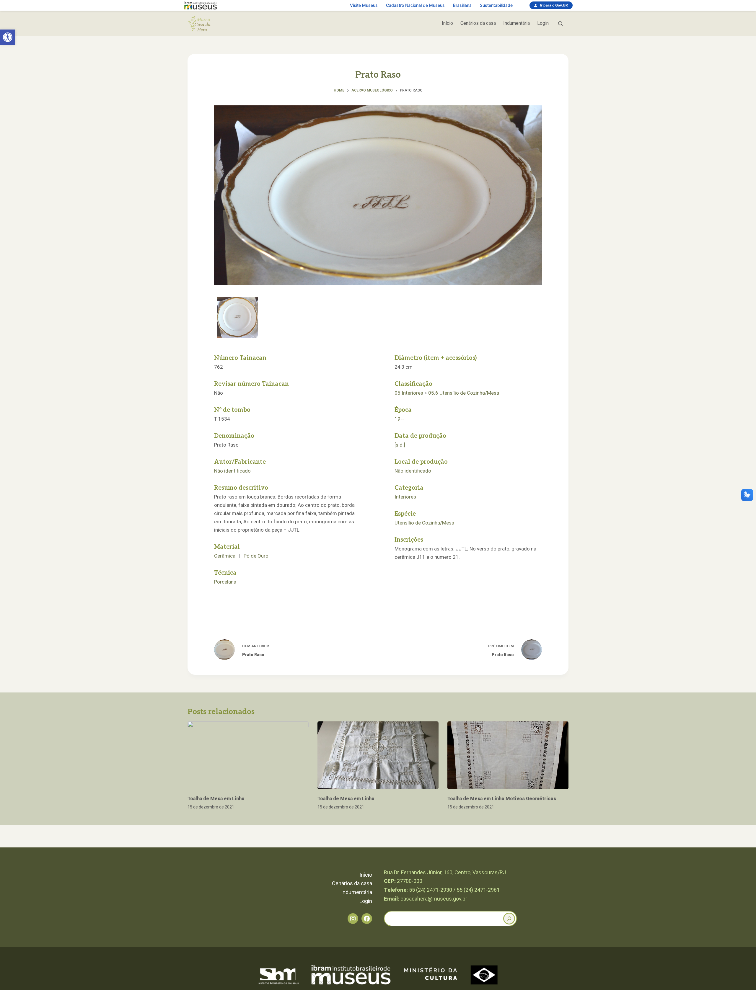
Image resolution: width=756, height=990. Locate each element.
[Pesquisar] (560, 23)
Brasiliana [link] (462, 5)
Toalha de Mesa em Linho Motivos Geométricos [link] (501, 798)
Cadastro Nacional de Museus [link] (415, 5)
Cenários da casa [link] (478, 23)
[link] (7, 37)
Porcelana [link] (225, 582)
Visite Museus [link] (364, 5)
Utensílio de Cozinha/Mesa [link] (424, 523)
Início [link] (447, 23)
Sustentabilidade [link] (496, 5)
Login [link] (543, 23)
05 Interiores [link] (409, 393)
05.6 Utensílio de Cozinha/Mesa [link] (463, 393)
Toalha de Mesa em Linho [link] (216, 798)
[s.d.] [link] (400, 445)
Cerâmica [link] (224, 556)
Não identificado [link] (232, 471)
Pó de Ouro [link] (256, 556)
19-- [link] (399, 419)
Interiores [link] (405, 497)
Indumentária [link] (516, 23)
